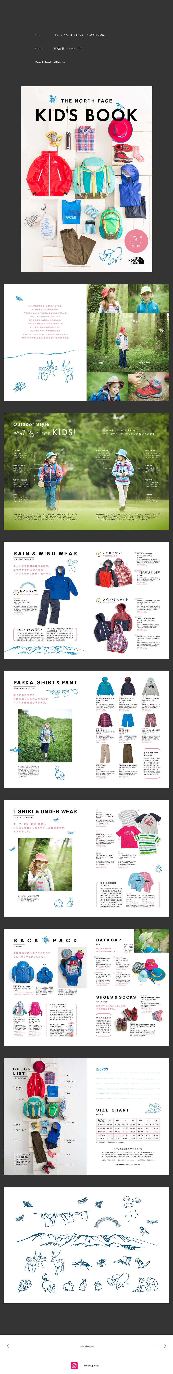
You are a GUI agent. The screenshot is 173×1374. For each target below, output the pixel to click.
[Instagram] (74, 1365)
